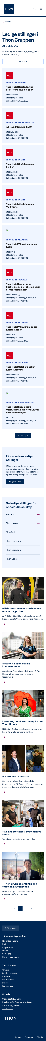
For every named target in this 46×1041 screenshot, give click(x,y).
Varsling (40, 1037)
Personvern (29, 1037)
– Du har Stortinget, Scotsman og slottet (21, 833)
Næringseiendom (10, 941)
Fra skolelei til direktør (15, 776)
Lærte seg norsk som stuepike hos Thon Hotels (22, 723)
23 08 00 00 (7, 1008)
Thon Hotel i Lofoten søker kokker (20, 165)
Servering (6, 954)
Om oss (5, 970)
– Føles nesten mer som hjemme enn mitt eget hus (21, 610)
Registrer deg (15, 481)
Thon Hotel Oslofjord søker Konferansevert (20, 368)
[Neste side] (31, 908)
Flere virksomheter (10, 957)
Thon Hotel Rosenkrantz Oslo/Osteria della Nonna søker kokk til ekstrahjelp (22, 410)
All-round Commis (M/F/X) (19, 127)
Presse (5, 983)
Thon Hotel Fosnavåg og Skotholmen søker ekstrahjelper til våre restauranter (23, 287)
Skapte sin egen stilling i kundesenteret (16, 665)
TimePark (11, 532)
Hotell (5, 950)
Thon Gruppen (13, 550)
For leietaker (8, 979)
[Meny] (41, 9)
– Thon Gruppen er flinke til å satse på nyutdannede (19, 885)
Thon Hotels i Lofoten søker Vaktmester (20, 205)
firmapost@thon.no (10, 1005)
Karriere (8, 21)
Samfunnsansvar (9, 973)
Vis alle (23, 435)
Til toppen (11, 928)
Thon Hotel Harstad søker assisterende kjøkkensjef (19, 88)
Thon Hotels (12, 523)
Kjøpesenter (7, 947)
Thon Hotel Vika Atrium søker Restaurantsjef (21, 328)
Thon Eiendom (13, 541)
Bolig (4, 944)
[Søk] (34, 9)
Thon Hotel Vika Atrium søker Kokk (21, 245)
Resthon (10, 514)
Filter (24, 61)
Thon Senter (12, 559)
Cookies (18, 1037)
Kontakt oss (7, 986)
